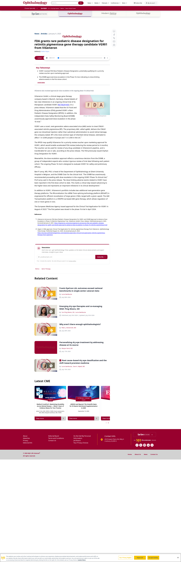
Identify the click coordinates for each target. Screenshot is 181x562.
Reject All (140, 557)
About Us (138, 454)
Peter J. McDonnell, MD (69, 328)
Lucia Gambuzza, (67, 366)
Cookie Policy (82, 560)
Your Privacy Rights (125, 557)
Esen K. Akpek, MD (79, 366)
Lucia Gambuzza (67, 294)
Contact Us (52, 440)
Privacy (25, 440)
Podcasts (104, 3)
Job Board (77, 440)
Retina (62, 8)
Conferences (115, 3)
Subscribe (100, 257)
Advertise (26, 438)
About (25, 436)
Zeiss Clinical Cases (70, 8)
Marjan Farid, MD (67, 348)
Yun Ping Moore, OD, (68, 312)
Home (130, 454)
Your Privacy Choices (81, 443)
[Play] (47, 58)
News (145, 454)
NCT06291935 (63, 105)
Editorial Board (53, 436)
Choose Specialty (30, 8)
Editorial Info (27, 443)
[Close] (178, 557)
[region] (90, 558)
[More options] (107, 58)
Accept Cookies (153, 557)
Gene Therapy (46, 269)
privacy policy (72, 261)
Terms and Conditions (56, 438)
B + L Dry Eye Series (53, 8)
